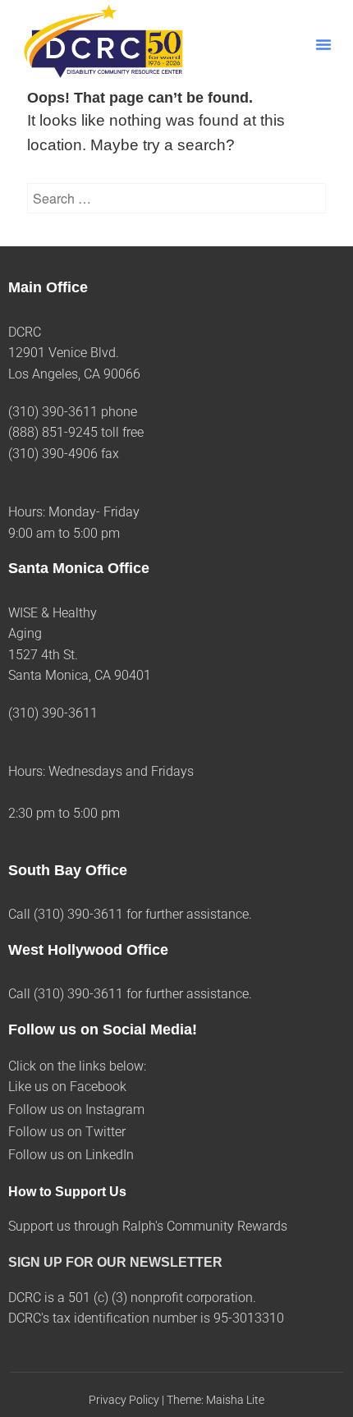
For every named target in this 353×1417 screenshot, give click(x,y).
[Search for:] (176, 198)
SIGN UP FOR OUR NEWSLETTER (115, 1262)
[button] (323, 44)
